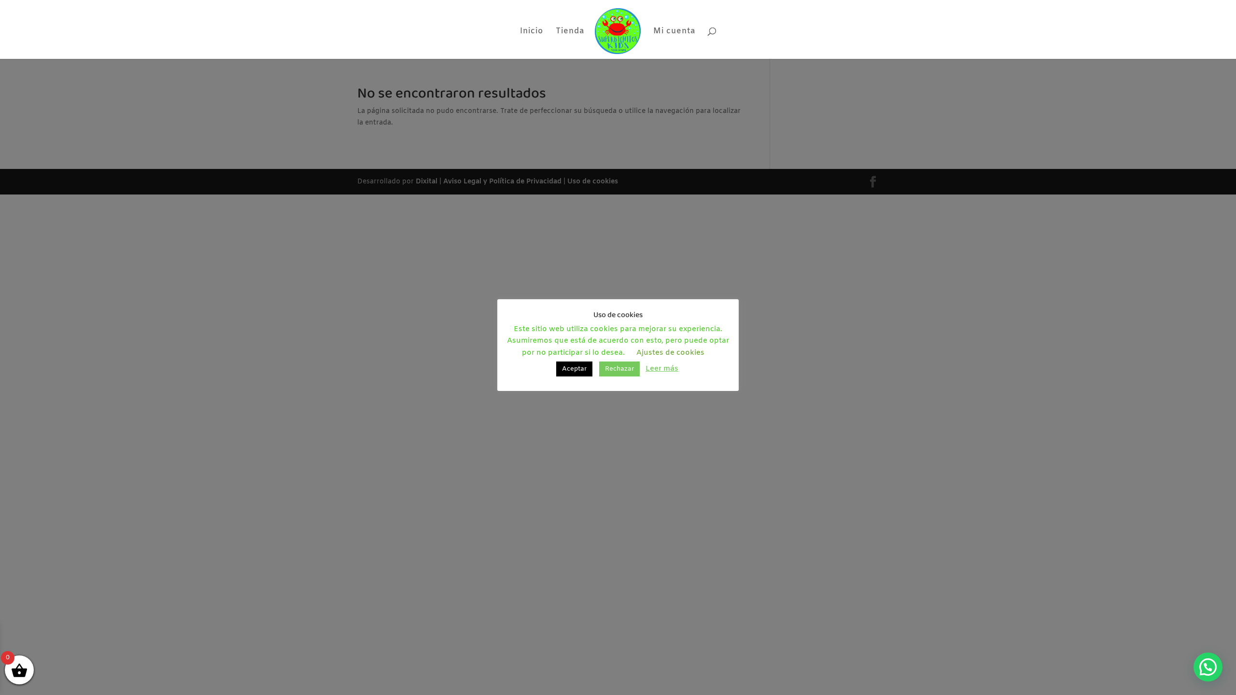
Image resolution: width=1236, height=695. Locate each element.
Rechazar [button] (619, 369)
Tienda (570, 32)
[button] (1208, 667)
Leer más (662, 369)
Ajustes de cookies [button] (670, 353)
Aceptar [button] (574, 369)
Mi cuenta (674, 32)
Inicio (531, 32)
